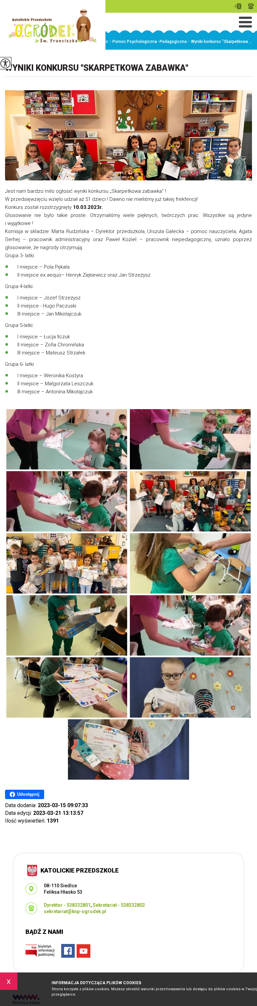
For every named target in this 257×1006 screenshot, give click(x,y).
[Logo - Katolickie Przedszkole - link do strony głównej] (52, 26)
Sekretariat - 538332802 (119, 905)
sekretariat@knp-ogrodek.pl (239, 6)
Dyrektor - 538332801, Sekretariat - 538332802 (251, 6)
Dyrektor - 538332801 (67, 905)
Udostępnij (28, 794)
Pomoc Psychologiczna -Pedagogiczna (148, 42)
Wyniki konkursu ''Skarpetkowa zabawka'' (96, 68)
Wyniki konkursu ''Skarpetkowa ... (220, 42)
